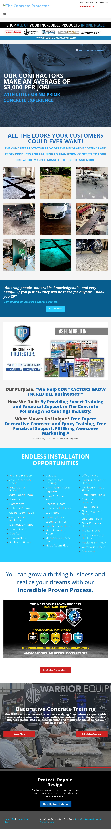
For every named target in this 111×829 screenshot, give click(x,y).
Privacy (6, 822)
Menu (24, 21)
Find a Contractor (47, 822)
